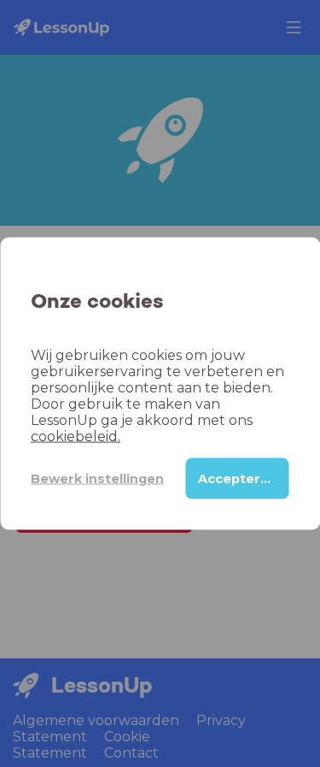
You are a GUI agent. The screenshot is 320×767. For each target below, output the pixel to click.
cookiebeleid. (75, 436)
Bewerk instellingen (97, 478)
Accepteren (237, 479)
